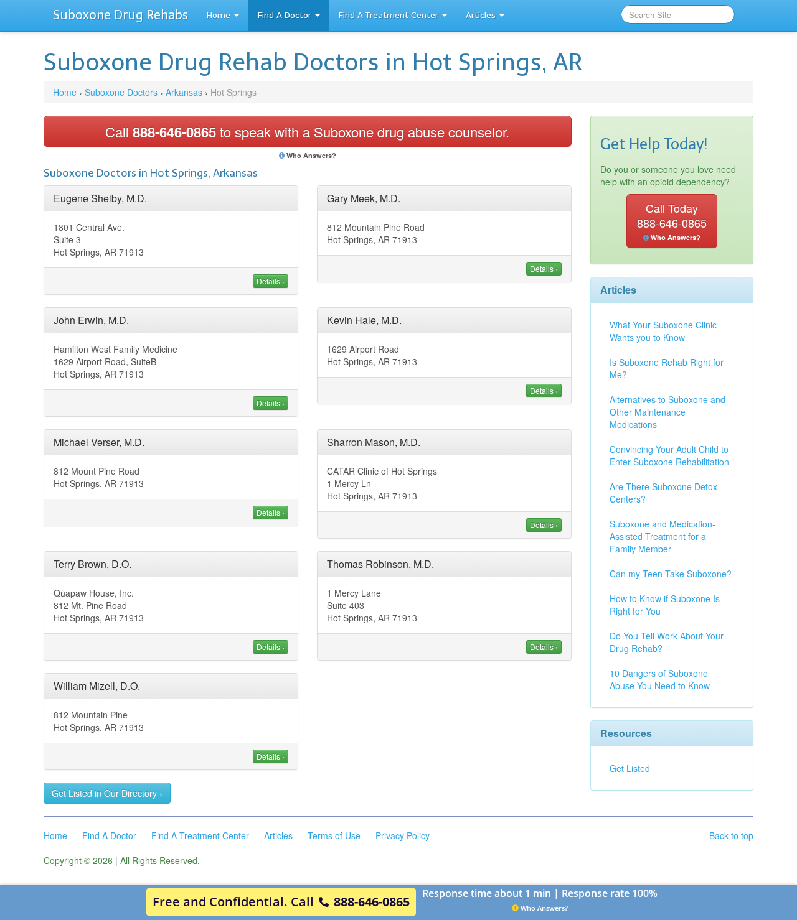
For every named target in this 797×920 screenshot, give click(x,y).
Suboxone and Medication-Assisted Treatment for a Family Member (662, 536)
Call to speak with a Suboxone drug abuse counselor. (307, 132)
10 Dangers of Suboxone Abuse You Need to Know (660, 679)
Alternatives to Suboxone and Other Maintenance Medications (667, 411)
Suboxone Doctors (121, 92)
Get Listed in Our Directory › (107, 793)
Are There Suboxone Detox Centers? (663, 492)
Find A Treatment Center (388, 15)
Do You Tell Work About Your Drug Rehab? (667, 642)
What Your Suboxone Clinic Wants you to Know (663, 330)
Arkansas (184, 92)
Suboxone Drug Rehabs (120, 14)
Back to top (731, 835)
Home (218, 15)
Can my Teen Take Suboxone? (671, 573)
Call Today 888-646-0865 (672, 221)
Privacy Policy (402, 835)
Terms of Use (334, 835)
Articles (481, 15)
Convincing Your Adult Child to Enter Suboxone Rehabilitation (669, 455)
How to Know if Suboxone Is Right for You (665, 604)
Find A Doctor (284, 15)
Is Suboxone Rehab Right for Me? (667, 368)
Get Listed (630, 768)
